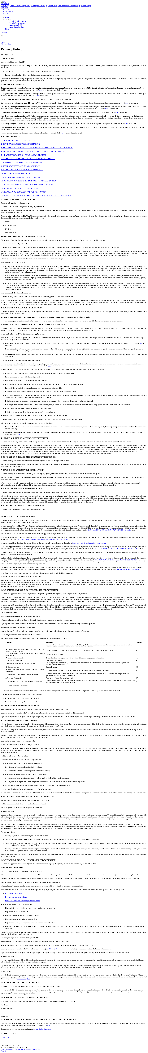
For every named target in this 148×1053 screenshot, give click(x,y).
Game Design (52, 6)
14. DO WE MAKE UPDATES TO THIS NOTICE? (19, 188)
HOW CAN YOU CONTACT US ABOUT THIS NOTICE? (109, 530)
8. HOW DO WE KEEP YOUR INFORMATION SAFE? (21, 166)
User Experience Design (39, 6)
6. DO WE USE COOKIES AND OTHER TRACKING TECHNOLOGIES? (28, 159)
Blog (7, 29)
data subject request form (57, 949)
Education (4, 8)
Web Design (5, 6)
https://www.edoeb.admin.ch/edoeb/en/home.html (89, 543)
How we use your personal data (16, 897)
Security (28, 1049)
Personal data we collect (13, 893)
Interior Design (86, 6)
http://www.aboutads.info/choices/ (127, 569)
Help (2, 1049)
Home (7, 17)
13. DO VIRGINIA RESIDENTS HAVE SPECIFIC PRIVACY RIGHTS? (27, 184)
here (37, 95)
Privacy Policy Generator (42, 1029)
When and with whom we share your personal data (22, 901)
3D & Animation (63, 6)
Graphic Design (15, 6)
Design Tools (25, 6)
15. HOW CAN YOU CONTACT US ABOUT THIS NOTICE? (23, 192)
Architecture (5, 4)
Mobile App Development (18, 21)
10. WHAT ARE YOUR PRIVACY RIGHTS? (17, 173)
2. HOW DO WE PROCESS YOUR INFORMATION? (20, 144)
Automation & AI (16, 25)
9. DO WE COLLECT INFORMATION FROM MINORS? (22, 170)
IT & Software (6, 10)
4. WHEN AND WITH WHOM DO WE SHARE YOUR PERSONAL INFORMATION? (32, 151)
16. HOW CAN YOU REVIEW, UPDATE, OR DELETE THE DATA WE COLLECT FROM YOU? (36, 196)
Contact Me (5, 13)
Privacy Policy (6, 44)
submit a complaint (23, 979)
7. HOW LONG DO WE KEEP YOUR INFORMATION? (21, 162)
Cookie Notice (20, 1049)
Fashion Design (74, 6)
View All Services (7, 11)
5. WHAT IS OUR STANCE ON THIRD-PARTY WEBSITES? (23, 155)
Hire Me (4, 33)
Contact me (5, 1037)
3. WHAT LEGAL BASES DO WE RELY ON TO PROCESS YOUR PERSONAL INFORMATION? (37, 148)
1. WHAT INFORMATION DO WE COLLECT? (18, 140)
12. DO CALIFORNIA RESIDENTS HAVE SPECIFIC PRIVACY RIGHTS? (28, 181)
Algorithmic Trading (17, 27)
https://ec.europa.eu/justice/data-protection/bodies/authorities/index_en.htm (43, 539)
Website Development (17, 23)
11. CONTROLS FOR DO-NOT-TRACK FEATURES (20, 177)
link (19, 434)
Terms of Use (36, 1049)
